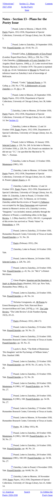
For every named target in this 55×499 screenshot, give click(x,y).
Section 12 (13, 120)
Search (27, 492)
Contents (49, 4)
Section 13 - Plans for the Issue (27, 7)
